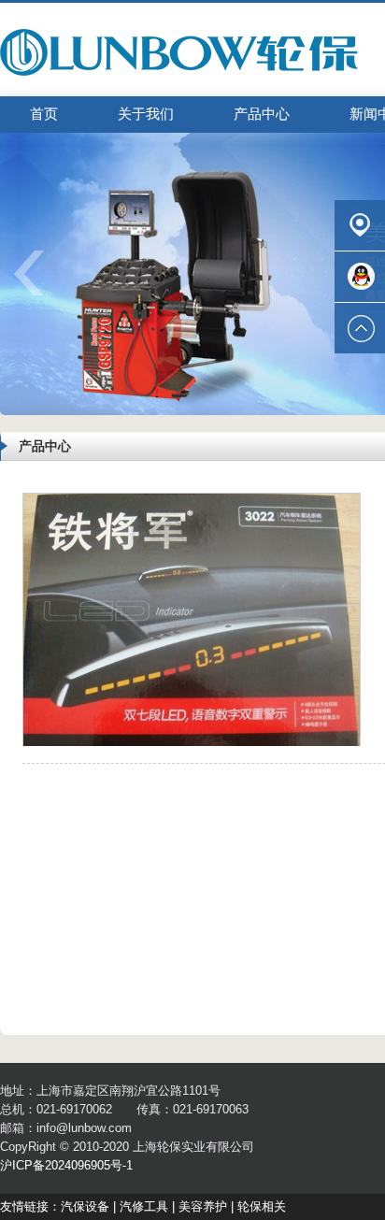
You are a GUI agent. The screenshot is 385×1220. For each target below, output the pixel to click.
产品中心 (262, 114)
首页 (44, 114)
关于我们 (146, 114)
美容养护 (202, 1206)
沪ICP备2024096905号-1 (66, 1165)
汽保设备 (85, 1206)
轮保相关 (261, 1206)
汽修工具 (144, 1206)
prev (40, 280)
